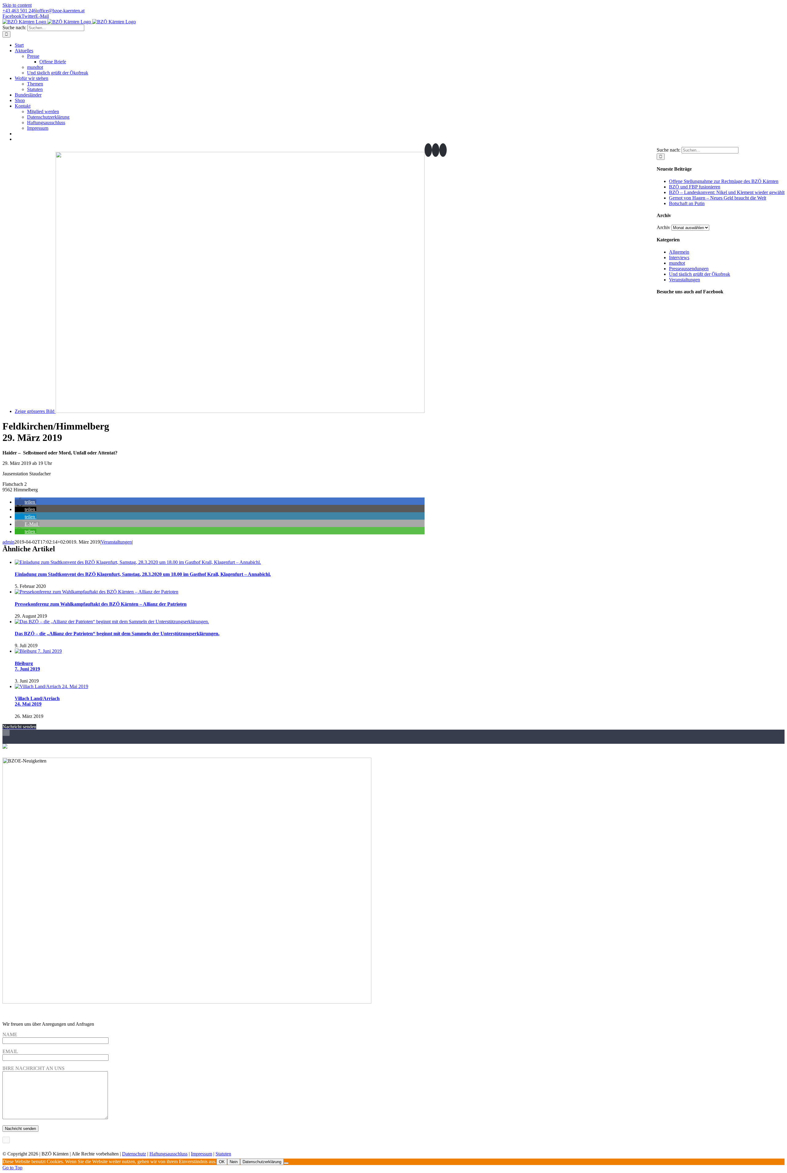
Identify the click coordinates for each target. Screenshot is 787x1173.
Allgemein (679, 252)
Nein (234, 1161)
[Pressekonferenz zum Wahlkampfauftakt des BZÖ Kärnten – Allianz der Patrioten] (96, 591)
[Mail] (443, 150)
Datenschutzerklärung (262, 1161)
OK (222, 1161)
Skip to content (17, 5)
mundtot (677, 263)
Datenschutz (134, 1153)
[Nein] (286, 1163)
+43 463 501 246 (19, 10)
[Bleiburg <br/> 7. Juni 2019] (38, 651)
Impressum (201, 1153)
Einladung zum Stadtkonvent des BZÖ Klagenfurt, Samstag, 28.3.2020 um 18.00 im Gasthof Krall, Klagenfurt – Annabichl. (143, 574)
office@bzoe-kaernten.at (61, 10)
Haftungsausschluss (168, 1153)
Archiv (663, 227)
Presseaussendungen (689, 268)
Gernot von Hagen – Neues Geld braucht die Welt (717, 197)
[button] (25, 502)
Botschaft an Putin (687, 203)
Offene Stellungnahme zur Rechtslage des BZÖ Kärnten (723, 181)
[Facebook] (428, 150)
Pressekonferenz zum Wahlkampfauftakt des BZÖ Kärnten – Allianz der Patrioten (101, 604)
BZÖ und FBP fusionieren (694, 186)
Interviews (679, 257)
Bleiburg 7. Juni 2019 (27, 666)
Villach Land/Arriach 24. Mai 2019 (37, 701)
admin (8, 542)
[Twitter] (435, 150)
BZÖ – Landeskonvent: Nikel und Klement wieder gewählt (727, 192)
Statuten (223, 1153)
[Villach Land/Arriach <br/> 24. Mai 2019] (51, 686)
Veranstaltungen (116, 542)
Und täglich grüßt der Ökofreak (699, 274)
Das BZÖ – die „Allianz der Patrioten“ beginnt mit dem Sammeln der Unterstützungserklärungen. (117, 633)
